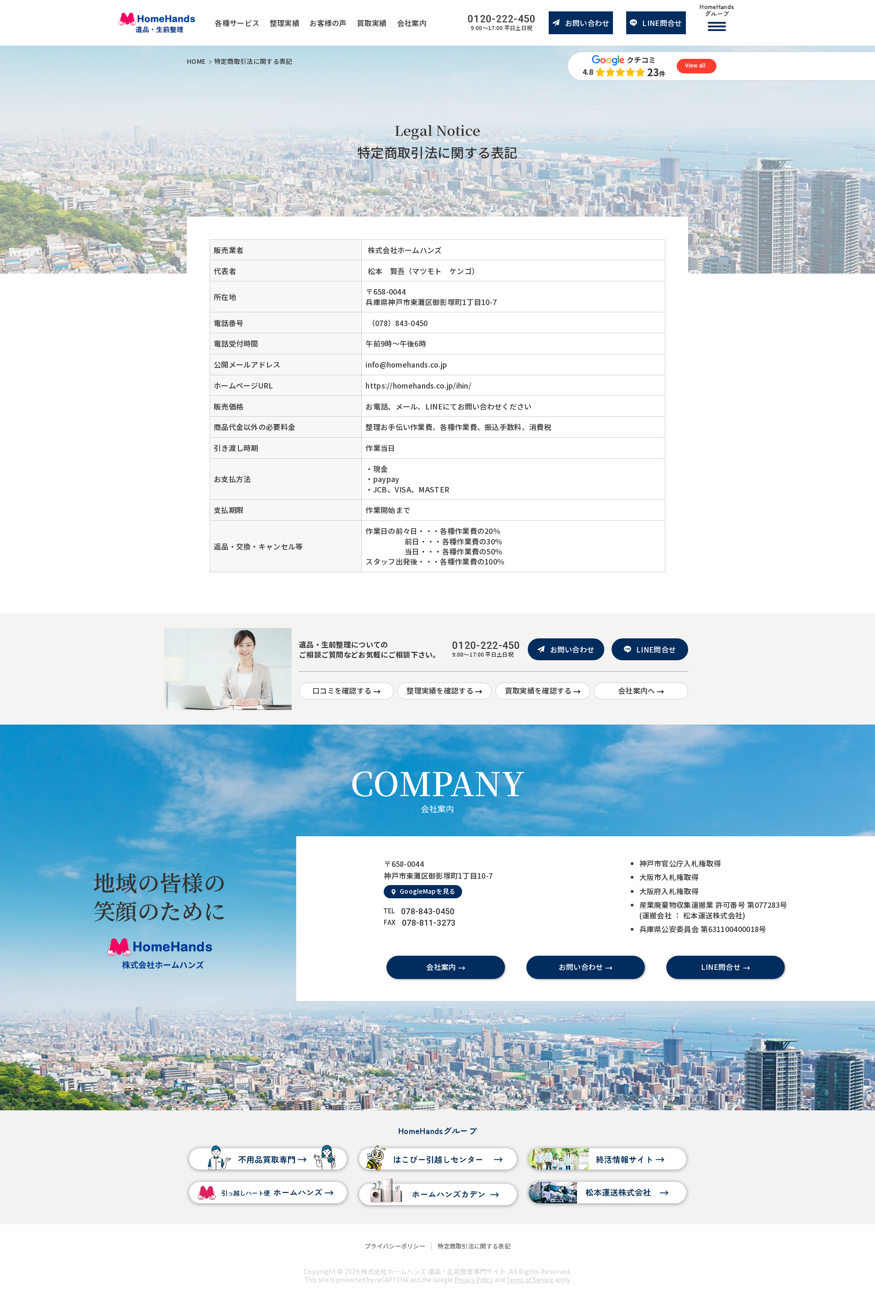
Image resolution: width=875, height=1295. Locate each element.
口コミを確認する (341, 690)
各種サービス (237, 22)
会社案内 (412, 22)
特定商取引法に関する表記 (474, 1246)
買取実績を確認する (538, 690)
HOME (196, 61)
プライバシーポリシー (395, 1246)
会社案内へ (636, 690)
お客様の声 (328, 22)
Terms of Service (530, 1279)
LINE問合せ (662, 22)
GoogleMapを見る (428, 891)
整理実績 (284, 22)
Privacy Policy (473, 1279)
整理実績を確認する (440, 690)
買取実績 (371, 22)
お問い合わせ (587, 22)
